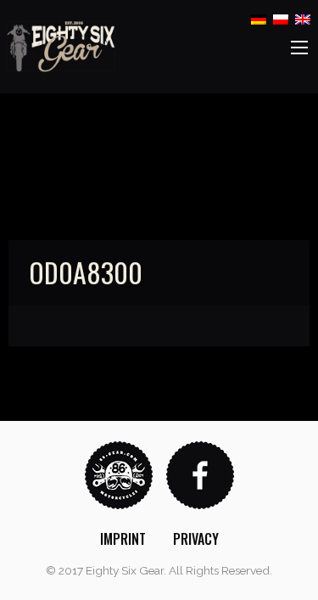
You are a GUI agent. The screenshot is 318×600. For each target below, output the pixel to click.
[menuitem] (122, 539)
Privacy (196, 539)
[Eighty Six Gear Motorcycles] (61, 45)
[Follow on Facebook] (200, 474)
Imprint (123, 539)
